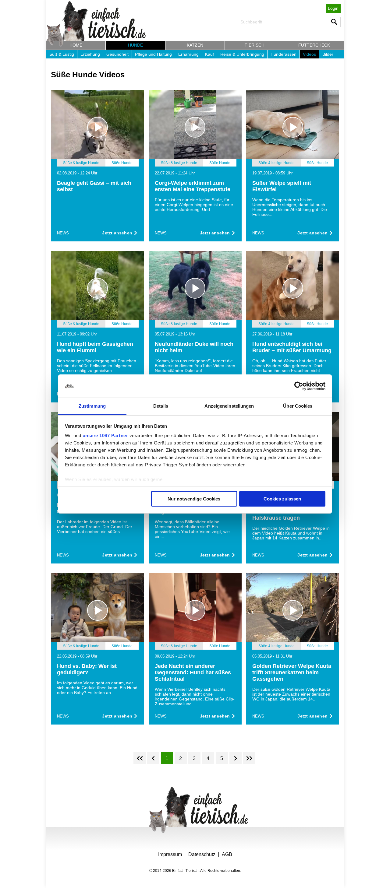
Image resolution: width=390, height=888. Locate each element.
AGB (227, 854)
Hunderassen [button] (283, 54)
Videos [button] (309, 54)
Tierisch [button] (254, 45)
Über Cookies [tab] (297, 406)
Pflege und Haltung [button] (153, 54)
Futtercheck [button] (314, 45)
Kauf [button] (209, 54)
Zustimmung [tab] (92, 406)
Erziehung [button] (90, 54)
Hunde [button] (135, 45)
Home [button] (75, 45)
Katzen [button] (195, 45)
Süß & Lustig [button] (61, 54)
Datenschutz (201, 854)
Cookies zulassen (282, 498)
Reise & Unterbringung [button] (242, 54)
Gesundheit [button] (117, 54)
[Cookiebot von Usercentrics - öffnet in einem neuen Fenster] (298, 386)
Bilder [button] (327, 54)
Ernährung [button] (188, 54)
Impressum (170, 854)
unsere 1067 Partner (105, 435)
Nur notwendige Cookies (194, 498)
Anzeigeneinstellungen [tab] (229, 406)
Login (333, 8)
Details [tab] (160, 406)
